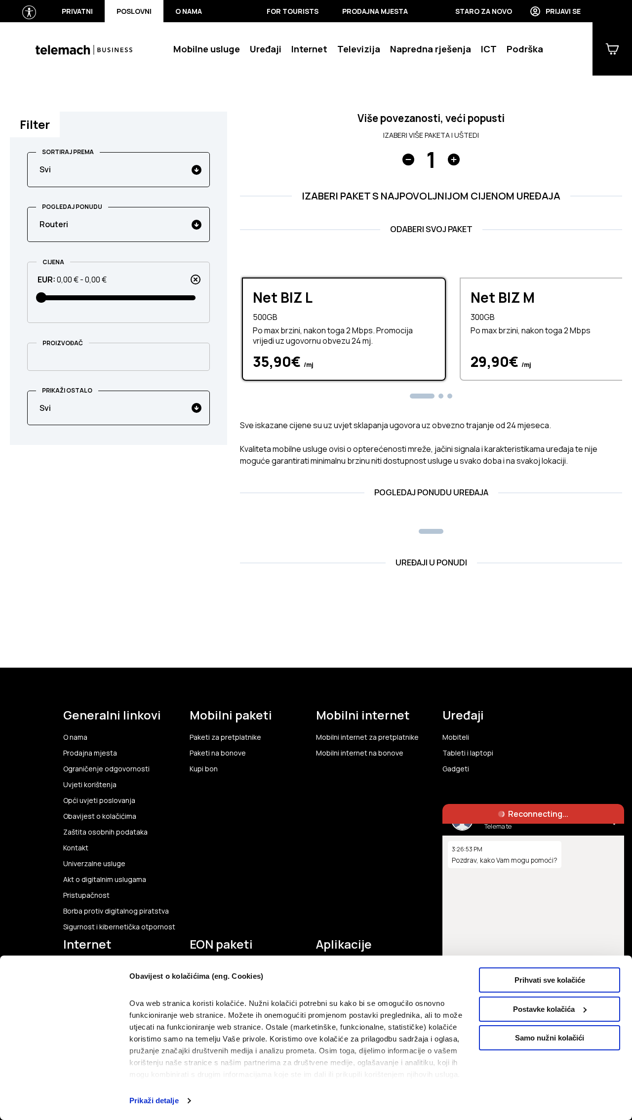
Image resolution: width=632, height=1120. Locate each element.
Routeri (54, 224)
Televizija (358, 49)
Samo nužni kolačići (549, 1038)
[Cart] (612, 49)
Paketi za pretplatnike (225, 737)
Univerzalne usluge (94, 863)
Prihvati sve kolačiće (549, 980)
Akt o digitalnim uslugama (104, 879)
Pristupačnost (86, 895)
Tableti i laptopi (467, 753)
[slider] (42, 297)
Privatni (77, 11)
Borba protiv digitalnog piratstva (116, 911)
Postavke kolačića (544, 1009)
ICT (489, 49)
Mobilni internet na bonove (359, 753)
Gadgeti (455, 768)
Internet (309, 49)
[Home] (84, 49)
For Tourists (292, 11)
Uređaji (265, 49)
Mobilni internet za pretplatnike (367, 737)
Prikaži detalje (154, 1100)
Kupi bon (204, 768)
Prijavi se (563, 11)
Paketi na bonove (218, 753)
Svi (45, 169)
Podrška (525, 49)
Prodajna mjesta (375, 11)
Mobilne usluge (206, 49)
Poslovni (134, 11)
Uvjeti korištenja (90, 784)
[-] (408, 159)
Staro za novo (483, 11)
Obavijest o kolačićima (99, 816)
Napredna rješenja (430, 49)
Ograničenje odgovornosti (106, 768)
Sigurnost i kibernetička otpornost (119, 926)
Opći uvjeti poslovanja (99, 800)
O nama (188, 11)
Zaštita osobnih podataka (105, 832)
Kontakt (75, 847)
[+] (454, 159)
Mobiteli (455, 737)
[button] (422, 396)
